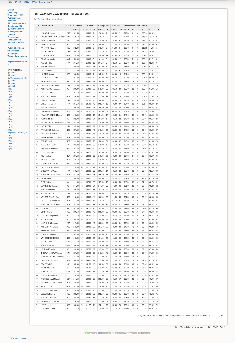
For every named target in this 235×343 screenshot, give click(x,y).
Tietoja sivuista (14, 40)
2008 (10, 97)
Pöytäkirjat (12, 53)
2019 (10, 127)
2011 (10, 105)
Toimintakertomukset (17, 56)
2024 (10, 146)
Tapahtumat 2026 (15, 15)
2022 (10, 141)
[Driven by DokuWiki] (144, 333)
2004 (12, 86)
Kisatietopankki (15, 26)
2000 (12, 73)
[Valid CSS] (130, 333)
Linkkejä (11, 34)
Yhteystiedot (13, 37)
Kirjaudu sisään (19, 338)
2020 (10, 130)
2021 (10, 138)
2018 (10, 124)
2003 (12, 83)
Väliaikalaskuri (17, 29)
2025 (10, 149)
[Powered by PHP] (104, 333)
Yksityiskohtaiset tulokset (50, 19)
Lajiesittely (12, 12)
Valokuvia (12, 21)
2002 (12, 81)
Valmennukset (14, 18)
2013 (10, 111)
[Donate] (91, 333)
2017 (10, 122)
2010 (10, 102)
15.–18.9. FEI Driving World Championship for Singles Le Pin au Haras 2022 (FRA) (181, 315)
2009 (10, 100)
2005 (10, 89)
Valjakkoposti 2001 (18, 78)
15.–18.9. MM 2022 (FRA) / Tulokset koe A (33, 2)
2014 (10, 113)
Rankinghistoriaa (15, 32)
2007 (10, 94)
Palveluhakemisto (16, 42)
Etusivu (11, 10)
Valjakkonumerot (18, 23)
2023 (10, 143)
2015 (10, 116)
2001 (12, 75)
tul (222, 315)
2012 (10, 108)
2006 (10, 92)
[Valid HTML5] (117, 333)
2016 (10, 119)
